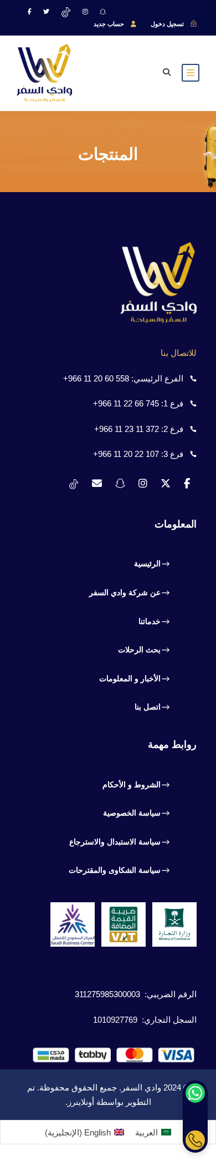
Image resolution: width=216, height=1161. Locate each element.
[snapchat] (103, 11)
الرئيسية (147, 563)
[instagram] (85, 11)
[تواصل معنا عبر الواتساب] (195, 1093)
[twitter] (46, 11)
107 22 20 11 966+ (126, 454)
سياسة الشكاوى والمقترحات (115, 870)
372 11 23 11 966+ (126, 429)
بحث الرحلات (139, 649)
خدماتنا (149, 621)
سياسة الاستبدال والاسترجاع (115, 841)
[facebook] (30, 11)
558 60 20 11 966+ (96, 378)
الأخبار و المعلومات (130, 678)
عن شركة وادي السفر (125, 592)
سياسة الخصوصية (132, 812)
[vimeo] (66, 11)
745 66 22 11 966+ (126, 403)
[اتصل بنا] (195, 1140)
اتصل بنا (148, 706)
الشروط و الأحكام (131, 784)
